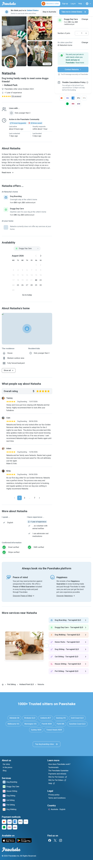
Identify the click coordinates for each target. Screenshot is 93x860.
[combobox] (27, 248)
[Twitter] (55, 840)
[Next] (39, 498)
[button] (73, 58)
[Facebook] (49, 840)
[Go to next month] (40, 255)
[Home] (3, 684)
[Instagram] (60, 840)
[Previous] (14, 498)
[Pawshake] (9, 3)
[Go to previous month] (36, 255)
